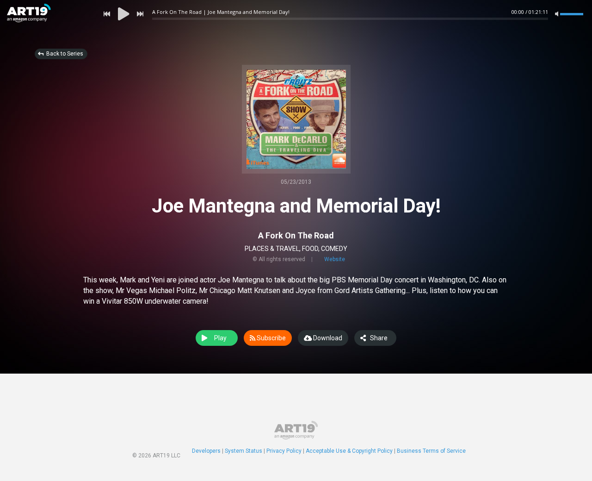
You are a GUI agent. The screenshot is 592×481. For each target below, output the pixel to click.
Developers (206, 451)
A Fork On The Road (296, 235)
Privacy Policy (284, 451)
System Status (243, 451)
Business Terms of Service (431, 451)
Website (334, 259)
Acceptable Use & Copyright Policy (349, 451)
